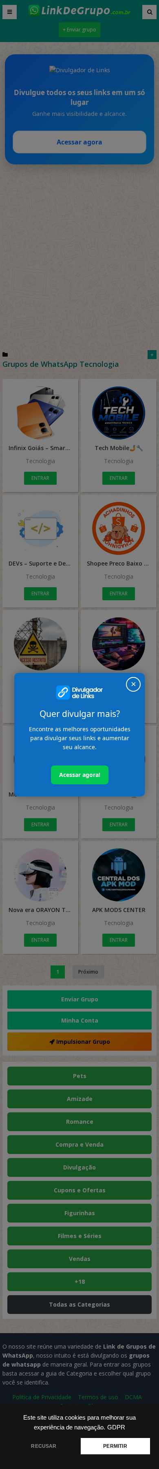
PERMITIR (115, 1446)
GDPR (116, 1427)
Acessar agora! (79, 775)
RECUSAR (43, 1446)
